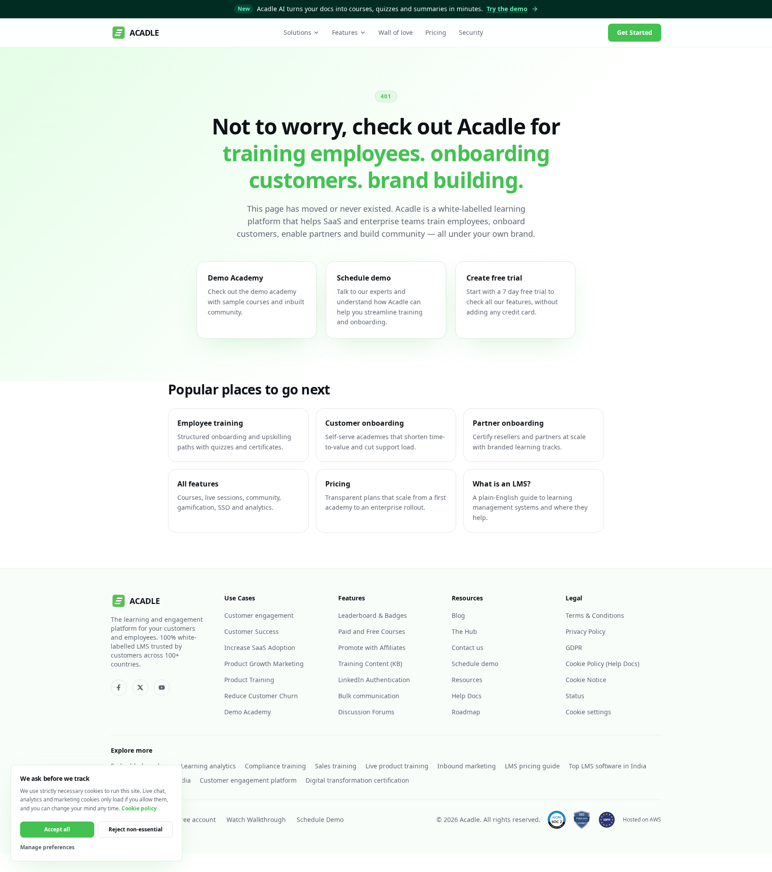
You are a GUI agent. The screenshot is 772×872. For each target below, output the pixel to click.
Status (575, 696)
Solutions (297, 32)
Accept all (57, 829)
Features (345, 32)
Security (471, 32)
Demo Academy (247, 712)
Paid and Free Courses (371, 631)
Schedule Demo (320, 819)
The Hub (464, 631)
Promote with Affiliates (372, 647)
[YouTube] (162, 687)
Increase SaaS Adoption (259, 647)
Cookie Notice (586, 679)
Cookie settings (588, 712)
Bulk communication (368, 696)
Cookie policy (139, 808)
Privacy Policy (585, 631)
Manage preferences (47, 847)
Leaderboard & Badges (372, 615)
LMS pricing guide (532, 766)
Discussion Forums (366, 712)
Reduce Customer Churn (261, 696)
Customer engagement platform (248, 780)
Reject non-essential (136, 829)
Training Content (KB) (370, 663)
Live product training (396, 766)
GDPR (574, 647)
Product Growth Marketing (264, 663)
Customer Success (251, 631)
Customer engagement (259, 615)
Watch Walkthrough (256, 819)
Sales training (336, 766)
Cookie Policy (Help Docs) (602, 663)
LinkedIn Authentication (374, 679)
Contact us (467, 647)
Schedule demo (475, 663)
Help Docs (467, 696)
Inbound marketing (466, 766)
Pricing (435, 32)
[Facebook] (119, 687)
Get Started (634, 32)
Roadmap (466, 712)
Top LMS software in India (607, 766)
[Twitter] (140, 687)
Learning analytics (208, 766)
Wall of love (395, 32)
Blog (458, 615)
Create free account (186, 819)
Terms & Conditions (595, 615)
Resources (467, 679)
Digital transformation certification (357, 780)
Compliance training (275, 766)
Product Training (249, 679)
